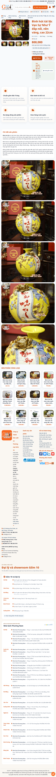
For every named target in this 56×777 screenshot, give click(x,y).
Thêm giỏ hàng (50, 58)
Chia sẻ (35, 39)
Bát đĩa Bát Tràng (27, 440)
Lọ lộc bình (26, 448)
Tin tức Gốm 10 (35, 11)
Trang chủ (3, 16)
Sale (53, 11)
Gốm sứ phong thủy (12, 16)
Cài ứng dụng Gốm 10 (45, 443)
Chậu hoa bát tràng (28, 454)
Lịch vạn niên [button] (45, 11)
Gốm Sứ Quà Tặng (28, 444)
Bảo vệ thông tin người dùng (45, 440)
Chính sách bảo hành (45, 437)
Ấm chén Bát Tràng (28, 436)
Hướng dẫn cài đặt (49, 70)
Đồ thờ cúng (26, 438)
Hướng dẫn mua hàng (45, 435)
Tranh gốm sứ (26, 452)
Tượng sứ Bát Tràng (28, 456)
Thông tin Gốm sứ (24, 11)
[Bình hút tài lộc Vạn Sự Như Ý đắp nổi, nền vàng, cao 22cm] (15, 29)
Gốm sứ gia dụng (27, 446)
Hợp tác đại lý (43, 433)
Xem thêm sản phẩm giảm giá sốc (41, 48)
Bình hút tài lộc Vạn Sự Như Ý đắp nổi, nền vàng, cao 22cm (41, 16)
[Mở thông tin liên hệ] (53, 774)
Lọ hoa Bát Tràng (27, 450)
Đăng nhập (51, 2)
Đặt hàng (37, 58)
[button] (29, 7)
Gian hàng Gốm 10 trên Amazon (14, 616)
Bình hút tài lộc (22, 16)
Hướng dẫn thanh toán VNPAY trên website (45, 446)
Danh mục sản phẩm (41, 7)
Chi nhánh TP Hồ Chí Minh (9, 537)
